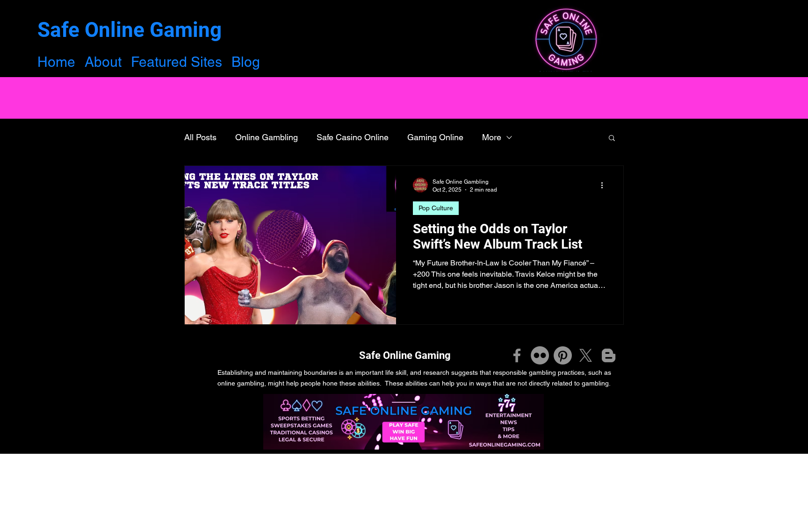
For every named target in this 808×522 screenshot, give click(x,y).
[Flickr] (540, 355)
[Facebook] (517, 355)
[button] (611, 138)
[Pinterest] (563, 355)
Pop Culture (435, 208)
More (491, 137)
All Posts (200, 137)
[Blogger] (608, 355)
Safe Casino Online (353, 137)
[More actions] (605, 185)
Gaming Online (435, 137)
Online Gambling (266, 137)
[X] (586, 355)
